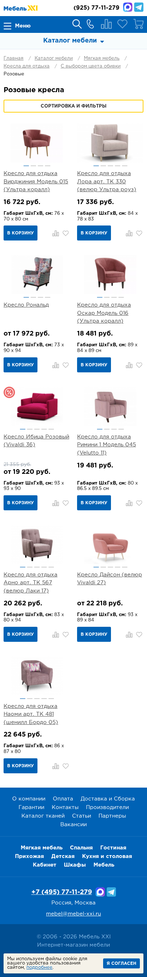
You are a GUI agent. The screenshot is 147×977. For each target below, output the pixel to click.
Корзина (138, 24)
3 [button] (40, 165)
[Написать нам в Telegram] (138, 7)
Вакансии (73, 824)
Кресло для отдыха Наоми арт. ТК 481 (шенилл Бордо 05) (31, 714)
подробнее (39, 967)
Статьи (81, 816)
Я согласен (121, 964)
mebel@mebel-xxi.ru (73, 914)
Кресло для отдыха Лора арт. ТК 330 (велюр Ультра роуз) (106, 181)
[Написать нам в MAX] (127, 7)
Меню (23, 26)
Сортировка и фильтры (73, 106)
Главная (14, 58)
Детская (63, 856)
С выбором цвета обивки (91, 66)
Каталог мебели (54, 58)
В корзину (20, 233)
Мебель (103, 865)
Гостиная (113, 847)
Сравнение (106, 24)
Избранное (122, 24)
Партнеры (112, 816)
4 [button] (47, 165)
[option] (37, 143)
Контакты (65, 807)
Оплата (63, 799)
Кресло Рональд (26, 305)
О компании (28, 799)
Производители (107, 807)
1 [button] (26, 165)
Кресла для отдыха (27, 66)
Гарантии (31, 807)
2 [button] (33, 165)
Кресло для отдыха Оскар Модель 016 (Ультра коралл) (104, 313)
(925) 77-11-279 (97, 8)
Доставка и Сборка (108, 799)
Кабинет (44, 865)
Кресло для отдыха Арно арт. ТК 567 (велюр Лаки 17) (30, 582)
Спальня (81, 847)
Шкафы (75, 865)
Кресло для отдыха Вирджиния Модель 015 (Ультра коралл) (36, 181)
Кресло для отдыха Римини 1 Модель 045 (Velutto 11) (106, 445)
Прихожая (29, 856)
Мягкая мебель (102, 58)
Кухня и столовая (107, 856)
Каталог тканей (43, 816)
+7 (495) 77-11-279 (61, 892)
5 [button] (124, 165)
